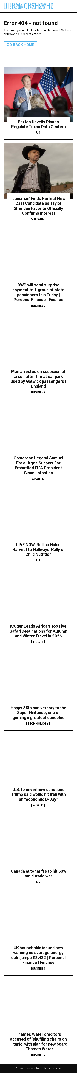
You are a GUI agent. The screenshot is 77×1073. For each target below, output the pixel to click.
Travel (38, 641)
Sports (38, 478)
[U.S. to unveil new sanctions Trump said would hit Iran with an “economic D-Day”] (38, 762)
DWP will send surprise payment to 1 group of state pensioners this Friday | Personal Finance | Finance (38, 292)
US (38, 132)
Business (38, 305)
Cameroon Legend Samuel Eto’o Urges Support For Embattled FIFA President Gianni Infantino (38, 465)
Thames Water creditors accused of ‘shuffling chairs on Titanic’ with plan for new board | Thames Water (38, 1041)
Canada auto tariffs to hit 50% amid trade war (38, 873)
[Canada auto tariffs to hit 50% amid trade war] (38, 843)
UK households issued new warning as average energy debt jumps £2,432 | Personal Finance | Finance (38, 955)
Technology (37, 723)
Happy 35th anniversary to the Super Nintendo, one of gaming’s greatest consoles (38, 712)
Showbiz (38, 219)
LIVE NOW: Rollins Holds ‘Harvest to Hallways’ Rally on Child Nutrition (38, 549)
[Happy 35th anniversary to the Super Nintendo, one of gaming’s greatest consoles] (38, 680)
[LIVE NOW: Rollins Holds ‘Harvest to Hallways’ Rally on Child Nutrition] (38, 517)
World (38, 805)
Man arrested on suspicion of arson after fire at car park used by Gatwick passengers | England (38, 378)
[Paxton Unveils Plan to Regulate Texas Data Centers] (38, 94)
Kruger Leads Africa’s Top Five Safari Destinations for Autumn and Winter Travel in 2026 (38, 631)
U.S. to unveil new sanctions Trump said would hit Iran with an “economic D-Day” (38, 794)
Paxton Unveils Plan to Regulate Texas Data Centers (38, 124)
